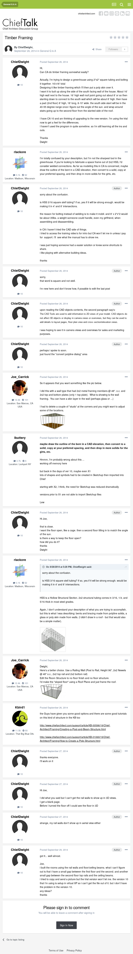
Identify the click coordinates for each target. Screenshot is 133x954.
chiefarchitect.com (86, 13)
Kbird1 (20, 707)
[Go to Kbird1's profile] (20, 718)
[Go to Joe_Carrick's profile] (20, 388)
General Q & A (48, 51)
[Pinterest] (117, 13)
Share (97, 49)
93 (26, 730)
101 (26, 399)
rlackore (20, 152)
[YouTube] (106, 13)
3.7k (18, 460)
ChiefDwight (25, 47)
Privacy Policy (74, 950)
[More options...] (126, 62)
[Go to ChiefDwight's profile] (8, 49)
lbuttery (20, 437)
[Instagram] (111, 13)
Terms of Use (56, 950)
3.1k (17, 175)
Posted (54, 61)
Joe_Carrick (20, 377)
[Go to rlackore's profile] (20, 163)
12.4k (17, 399)
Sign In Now (66, 925)
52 (25, 175)
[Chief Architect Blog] (128, 13)
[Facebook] (101, 13)
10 (21, 84)
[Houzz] (122, 13)
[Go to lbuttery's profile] (20, 449)
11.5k (18, 730)
